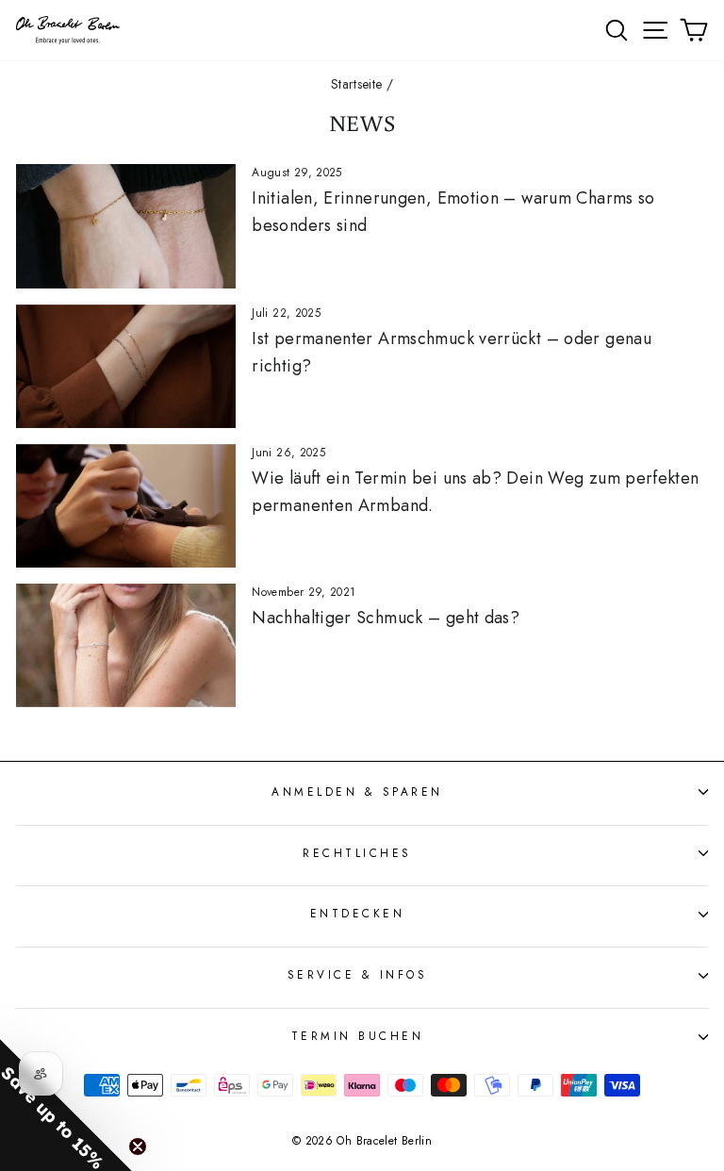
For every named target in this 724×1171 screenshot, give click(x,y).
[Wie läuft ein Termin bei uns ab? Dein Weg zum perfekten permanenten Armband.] (126, 506)
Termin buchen (357, 1036)
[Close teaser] (137, 1146)
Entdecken (357, 913)
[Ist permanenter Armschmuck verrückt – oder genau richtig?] (126, 366)
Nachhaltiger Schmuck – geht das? (385, 617)
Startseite (357, 83)
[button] (66, 1105)
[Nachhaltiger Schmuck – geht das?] (126, 645)
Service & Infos (358, 974)
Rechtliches (357, 853)
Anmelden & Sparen (357, 791)
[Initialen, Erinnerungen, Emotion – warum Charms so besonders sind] (126, 226)
